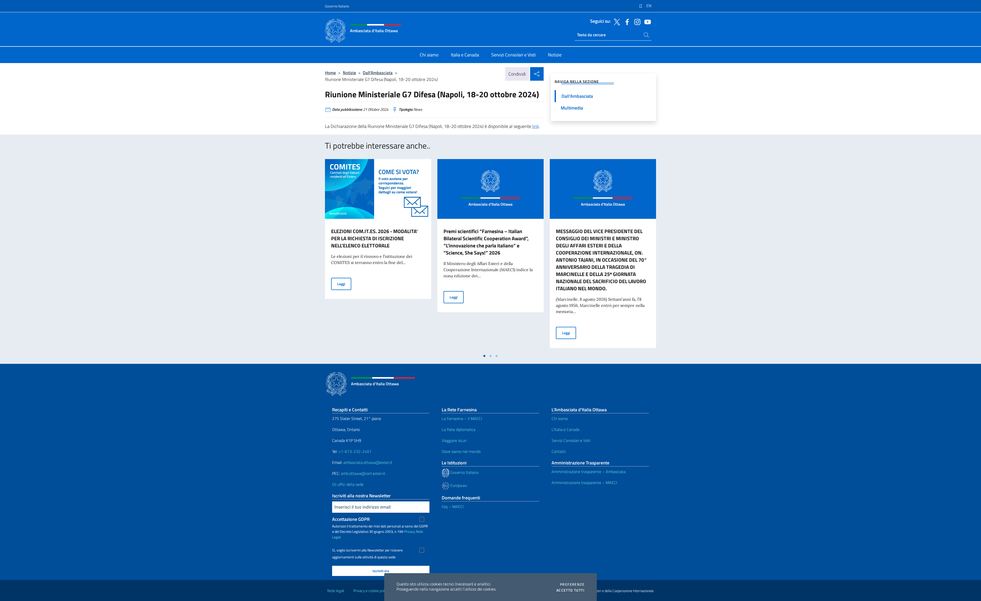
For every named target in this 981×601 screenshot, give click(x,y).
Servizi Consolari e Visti (571, 440)
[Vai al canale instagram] (636, 21)
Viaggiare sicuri (454, 440)
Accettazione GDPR (351, 519)
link (535, 126)
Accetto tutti (570, 590)
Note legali (335, 591)
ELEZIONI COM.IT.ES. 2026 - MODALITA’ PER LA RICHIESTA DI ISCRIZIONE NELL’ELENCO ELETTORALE (374, 238)
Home (330, 72)
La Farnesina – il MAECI (462, 418)
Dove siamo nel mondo (461, 451)
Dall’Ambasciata (378, 72)
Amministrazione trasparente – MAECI (584, 482)
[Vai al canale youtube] (646, 21)
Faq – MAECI (453, 506)
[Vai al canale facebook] (626, 21)
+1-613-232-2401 (354, 451)
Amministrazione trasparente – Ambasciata (589, 471)
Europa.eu (458, 485)
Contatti (559, 451)
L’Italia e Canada (565, 429)
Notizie (349, 72)
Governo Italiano (337, 6)
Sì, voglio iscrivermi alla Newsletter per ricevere (367, 550)
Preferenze (572, 584)
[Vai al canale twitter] (616, 21)
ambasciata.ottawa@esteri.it (367, 462)
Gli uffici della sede (348, 484)
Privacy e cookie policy (371, 591)
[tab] (484, 356)
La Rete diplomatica (458, 429)
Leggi (344, 283)
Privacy (409, 531)
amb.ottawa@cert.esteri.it (363, 473)
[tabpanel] (378, 255)
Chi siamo (560, 418)
